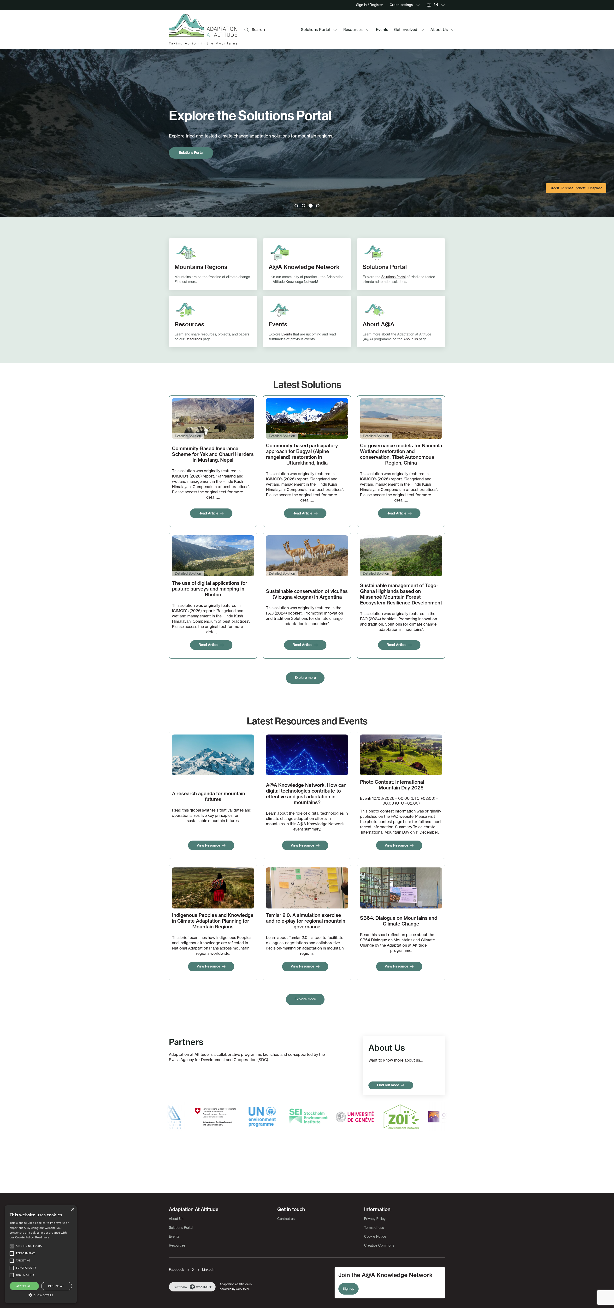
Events (382, 29)
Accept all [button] (24, 1286)
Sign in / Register (369, 5)
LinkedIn (208, 1269)
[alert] (41, 1254)
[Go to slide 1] (296, 205)
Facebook (176, 1269)
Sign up (348, 1288)
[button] (12, 1246)
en (436, 5)
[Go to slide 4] (317, 205)
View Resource (208, 845)
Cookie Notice (375, 1236)
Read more (42, 1237)
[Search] (246, 29)
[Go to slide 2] (303, 205)
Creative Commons (379, 1245)
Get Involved (405, 29)
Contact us (286, 1219)
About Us (439, 29)
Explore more (305, 677)
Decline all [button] (56, 1286)
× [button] (72, 1209)
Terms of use (374, 1227)
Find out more (388, 1085)
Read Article (208, 513)
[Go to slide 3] (310, 205)
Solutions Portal (315, 29)
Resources (353, 29)
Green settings (401, 5)
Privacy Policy (374, 1219)
